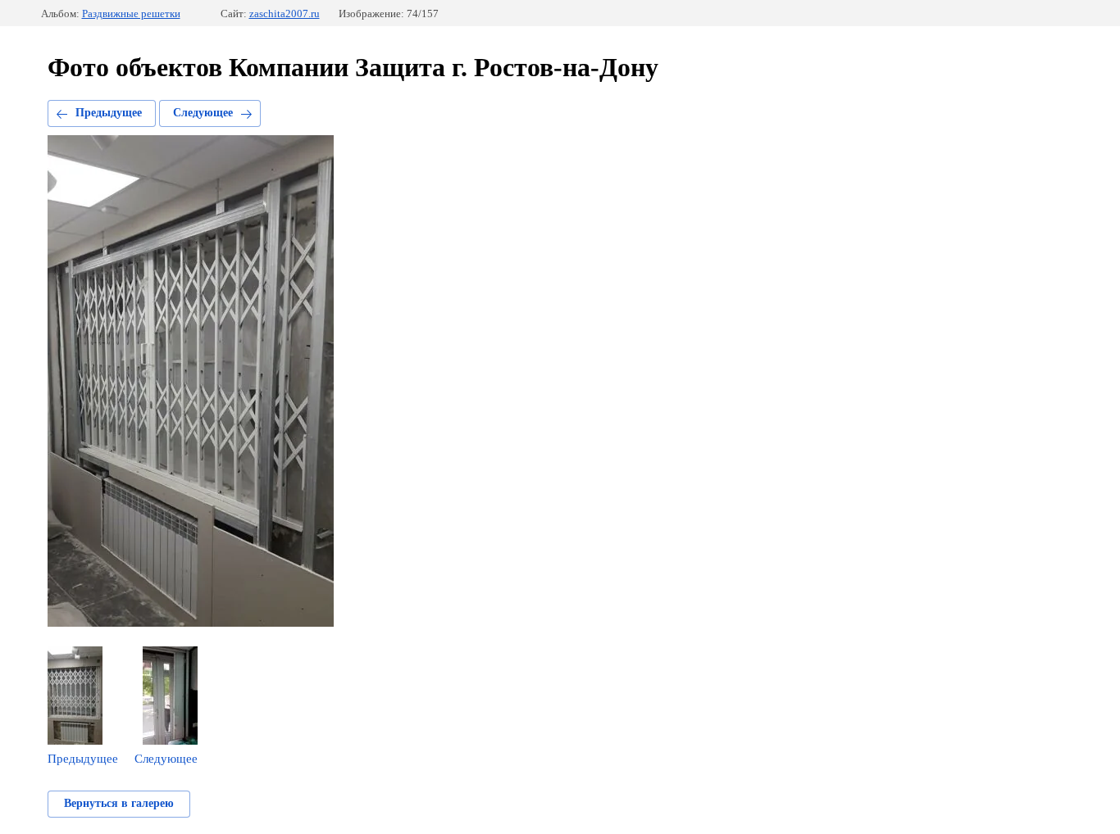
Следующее (203, 113)
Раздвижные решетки (131, 13)
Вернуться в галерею (119, 803)
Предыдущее (108, 113)
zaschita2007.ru (284, 13)
